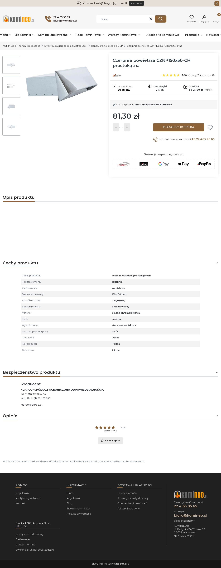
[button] (160, 19)
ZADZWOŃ (136, 3)
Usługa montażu (26, 544)
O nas (69, 493)
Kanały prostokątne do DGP (107, 45)
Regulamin (22, 493)
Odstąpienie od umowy (30, 534)
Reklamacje (23, 539)
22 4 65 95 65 (185, 506)
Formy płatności (127, 493)
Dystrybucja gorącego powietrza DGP (65, 45)
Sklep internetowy (109, 563)
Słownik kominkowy (78, 508)
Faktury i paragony (128, 508)
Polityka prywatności (28, 498)
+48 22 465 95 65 (202, 139)
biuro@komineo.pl (190, 515)
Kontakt (20, 503)
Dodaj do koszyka (178, 127)
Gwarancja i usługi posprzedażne (35, 549)
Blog (69, 503)
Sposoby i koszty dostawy (132, 498)
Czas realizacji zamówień (132, 503)
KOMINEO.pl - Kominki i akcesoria (21, 45)
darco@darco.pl (31, 404)
